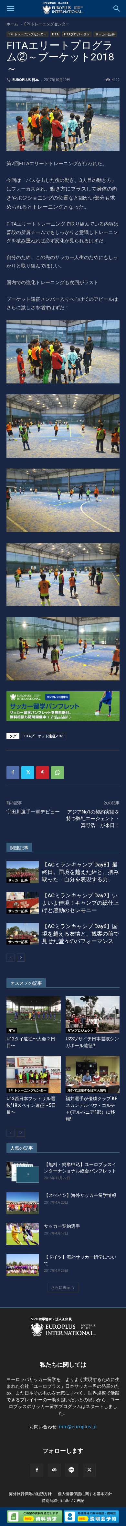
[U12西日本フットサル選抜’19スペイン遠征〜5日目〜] (33, 1074)
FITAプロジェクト (77, 34)
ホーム (12, 24)
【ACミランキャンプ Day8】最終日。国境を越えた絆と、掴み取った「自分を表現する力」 (80, 872)
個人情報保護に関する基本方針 (85, 1493)
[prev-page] (10, 958)
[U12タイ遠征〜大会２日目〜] (33, 1014)
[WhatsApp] (57, 772)
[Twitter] (27, 772)
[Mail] (54, 1470)
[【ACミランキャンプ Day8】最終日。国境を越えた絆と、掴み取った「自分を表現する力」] (22, 872)
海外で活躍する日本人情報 (87, 1090)
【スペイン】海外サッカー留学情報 (80, 1195)
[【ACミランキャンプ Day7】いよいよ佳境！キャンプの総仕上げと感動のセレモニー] (22, 903)
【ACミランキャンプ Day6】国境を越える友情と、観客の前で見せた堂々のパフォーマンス (80, 933)
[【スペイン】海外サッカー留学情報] (22, 1203)
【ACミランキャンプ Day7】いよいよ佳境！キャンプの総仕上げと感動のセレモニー (80, 902)
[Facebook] (12, 772)
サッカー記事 (105, 34)
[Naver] (71, 1470)
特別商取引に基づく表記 (63, 1500)
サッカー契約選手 (62, 1226)
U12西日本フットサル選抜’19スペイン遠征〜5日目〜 (31, 1105)
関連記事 (19, 847)
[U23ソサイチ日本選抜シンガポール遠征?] (93, 1014)
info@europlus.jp (78, 1426)
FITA (55, 34)
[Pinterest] (42, 772)
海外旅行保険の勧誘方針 (30, 1493)
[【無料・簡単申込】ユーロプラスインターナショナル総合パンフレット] (22, 1172)
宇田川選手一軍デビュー (33, 812)
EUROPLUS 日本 (25, 79)
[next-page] (21, 958)
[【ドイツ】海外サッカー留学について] (22, 1265)
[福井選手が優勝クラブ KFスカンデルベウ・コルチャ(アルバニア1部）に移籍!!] (93, 1074)
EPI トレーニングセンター (46, 24)
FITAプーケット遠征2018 (43, 735)
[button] (10, 8)
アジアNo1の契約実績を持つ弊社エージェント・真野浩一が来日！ (93, 818)
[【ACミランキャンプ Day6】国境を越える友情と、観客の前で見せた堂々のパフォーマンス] (22, 934)
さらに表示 (60, 1287)
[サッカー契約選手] (22, 1234)
